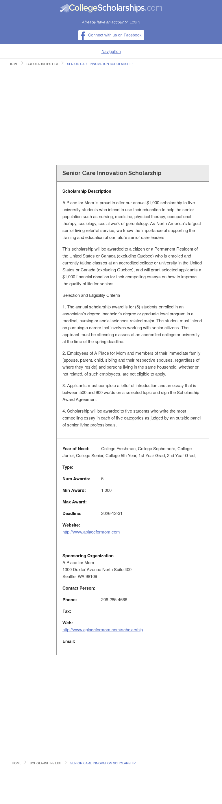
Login (135, 22)
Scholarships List (43, 63)
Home (13, 63)
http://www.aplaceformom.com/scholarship (102, 629)
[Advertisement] (111, 117)
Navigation (111, 51)
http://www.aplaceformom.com (91, 532)
